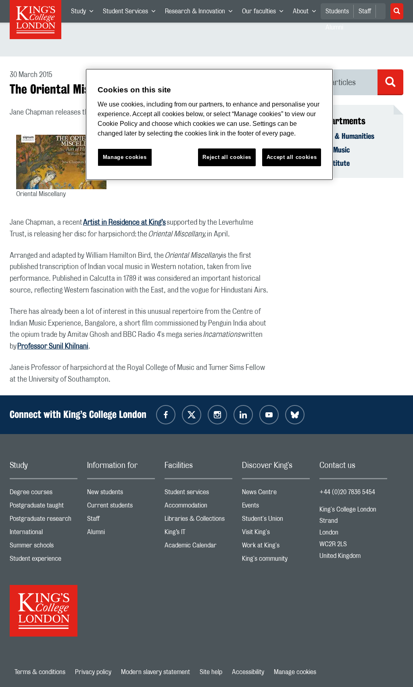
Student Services (131, 13)
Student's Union (276, 521)
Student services (198, 494)
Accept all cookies (292, 157)
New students (121, 494)
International (43, 534)
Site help (211, 672)
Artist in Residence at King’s (124, 222)
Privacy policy (93, 672)
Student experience (43, 560)
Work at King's (276, 547)
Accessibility (248, 672)
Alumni (121, 534)
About (307, 13)
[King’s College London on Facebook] (165, 414)
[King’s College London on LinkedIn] (243, 414)
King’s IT (198, 534)
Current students (121, 507)
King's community (276, 560)
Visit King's (276, 534)
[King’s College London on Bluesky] (295, 414)
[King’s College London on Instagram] (217, 414)
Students (337, 11)
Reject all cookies (226, 157)
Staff (365, 11)
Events (276, 507)
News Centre (276, 494)
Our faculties (265, 13)
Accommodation (198, 507)
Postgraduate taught (43, 507)
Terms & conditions (40, 672)
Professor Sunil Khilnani (52, 346)
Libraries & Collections (198, 521)
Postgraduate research (43, 521)
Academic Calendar (198, 547)
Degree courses (43, 494)
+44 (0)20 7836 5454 (347, 492)
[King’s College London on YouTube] (269, 414)
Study (84, 13)
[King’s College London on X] (191, 414)
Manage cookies (295, 672)
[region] (209, 124)
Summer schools (43, 547)
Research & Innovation (201, 13)
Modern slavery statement (155, 672)
